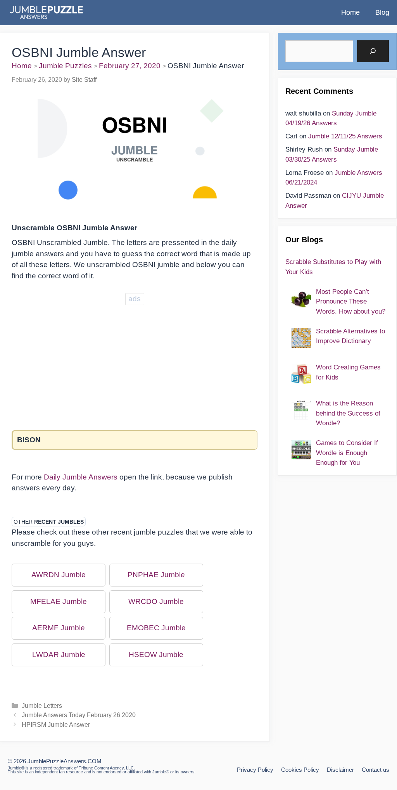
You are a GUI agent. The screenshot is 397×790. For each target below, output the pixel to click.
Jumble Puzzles (65, 66)
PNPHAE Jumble (156, 575)
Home (350, 12)
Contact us (375, 769)
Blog (382, 12)
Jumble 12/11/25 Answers (345, 136)
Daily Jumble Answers (80, 477)
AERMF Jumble (58, 628)
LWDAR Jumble (58, 654)
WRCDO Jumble (156, 601)
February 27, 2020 (130, 66)
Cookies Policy (300, 769)
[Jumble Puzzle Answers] (46, 12)
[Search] (373, 51)
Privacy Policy (255, 769)
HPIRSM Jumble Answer (56, 724)
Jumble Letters (42, 705)
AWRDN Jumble (58, 575)
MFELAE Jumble (58, 601)
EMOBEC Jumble (156, 628)
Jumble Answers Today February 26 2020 (79, 714)
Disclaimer (340, 769)
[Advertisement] (134, 361)
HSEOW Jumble (156, 654)
